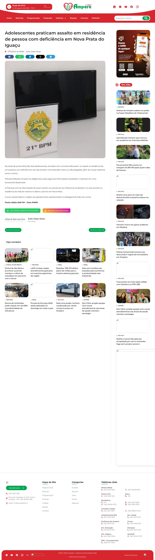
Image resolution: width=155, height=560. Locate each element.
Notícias (19, 18)
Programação (33, 18)
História (59, 18)
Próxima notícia (96, 230)
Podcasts (48, 18)
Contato (84, 18)
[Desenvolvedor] (145, 555)
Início (9, 18)
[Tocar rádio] (9, 7)
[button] (9, 57)
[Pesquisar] (146, 18)
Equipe (73, 18)
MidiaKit (96, 18)
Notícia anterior (14, 230)
